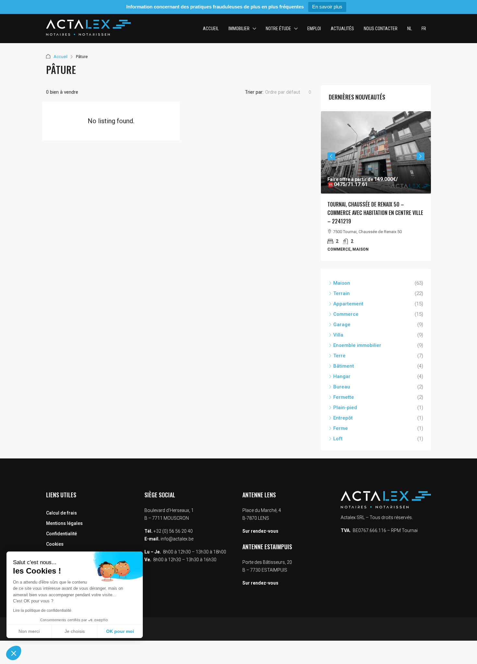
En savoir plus (327, 6)
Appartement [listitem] (348, 304)
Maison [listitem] (341, 283)
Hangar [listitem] (341, 376)
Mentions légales (64, 523)
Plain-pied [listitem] (345, 407)
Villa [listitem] (338, 335)
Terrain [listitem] (341, 293)
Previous (331, 156)
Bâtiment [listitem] (343, 366)
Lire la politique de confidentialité (42, 610)
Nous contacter (381, 28)
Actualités (342, 28)
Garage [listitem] (341, 324)
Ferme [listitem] (340, 428)
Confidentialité (61, 533)
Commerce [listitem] (346, 314)
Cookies (55, 544)
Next (420, 156)
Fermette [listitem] (343, 397)
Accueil (211, 28)
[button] (13, 653)
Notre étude (278, 28)
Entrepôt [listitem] (343, 418)
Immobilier (239, 28)
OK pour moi (120, 631)
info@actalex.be (177, 538)
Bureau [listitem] (341, 387)
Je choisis (75, 631)
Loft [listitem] (338, 439)
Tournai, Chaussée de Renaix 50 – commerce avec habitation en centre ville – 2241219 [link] (375, 212)
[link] (376, 152)
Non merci (29, 631)
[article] (376, 186)
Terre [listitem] (339, 356)
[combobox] (288, 92)
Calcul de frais (61, 513)
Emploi (314, 28)
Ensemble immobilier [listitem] (357, 345)
